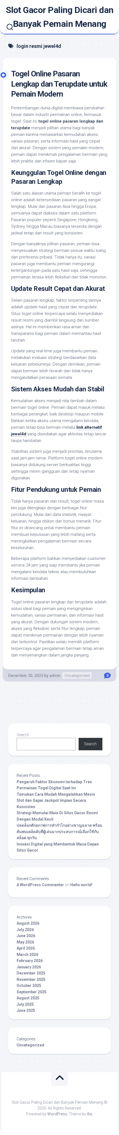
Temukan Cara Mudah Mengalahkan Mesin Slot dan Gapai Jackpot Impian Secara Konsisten (56, 800)
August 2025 (28, 998)
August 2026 (28, 923)
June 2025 (26, 1010)
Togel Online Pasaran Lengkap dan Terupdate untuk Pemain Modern (59, 84)
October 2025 (29, 985)
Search (23, 735)
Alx (89, 1114)
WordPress (57, 1114)
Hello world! (81, 885)
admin (55, 675)
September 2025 (31, 992)
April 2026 (26, 948)
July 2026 (25, 929)
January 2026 (29, 967)
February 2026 (30, 960)
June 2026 (26, 936)
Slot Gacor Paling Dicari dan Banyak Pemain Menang (59, 17)
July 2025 (25, 1004)
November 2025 (31, 979)
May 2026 (25, 942)
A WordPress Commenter (40, 885)
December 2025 (31, 973)
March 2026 (27, 954)
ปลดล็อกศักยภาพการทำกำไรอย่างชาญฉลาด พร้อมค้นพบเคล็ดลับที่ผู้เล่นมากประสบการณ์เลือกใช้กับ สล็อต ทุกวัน (59, 831)
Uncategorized (77, 675)
